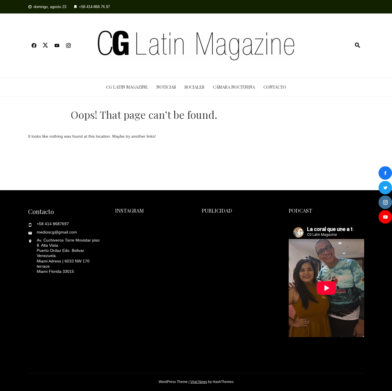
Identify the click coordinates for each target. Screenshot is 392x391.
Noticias (166, 87)
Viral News (198, 382)
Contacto (274, 87)
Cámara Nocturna (234, 87)
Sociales (194, 87)
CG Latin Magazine (127, 87)
